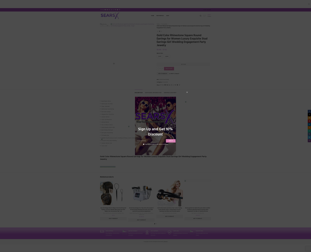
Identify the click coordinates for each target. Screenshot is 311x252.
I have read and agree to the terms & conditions (156, 144)
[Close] (187, 92)
